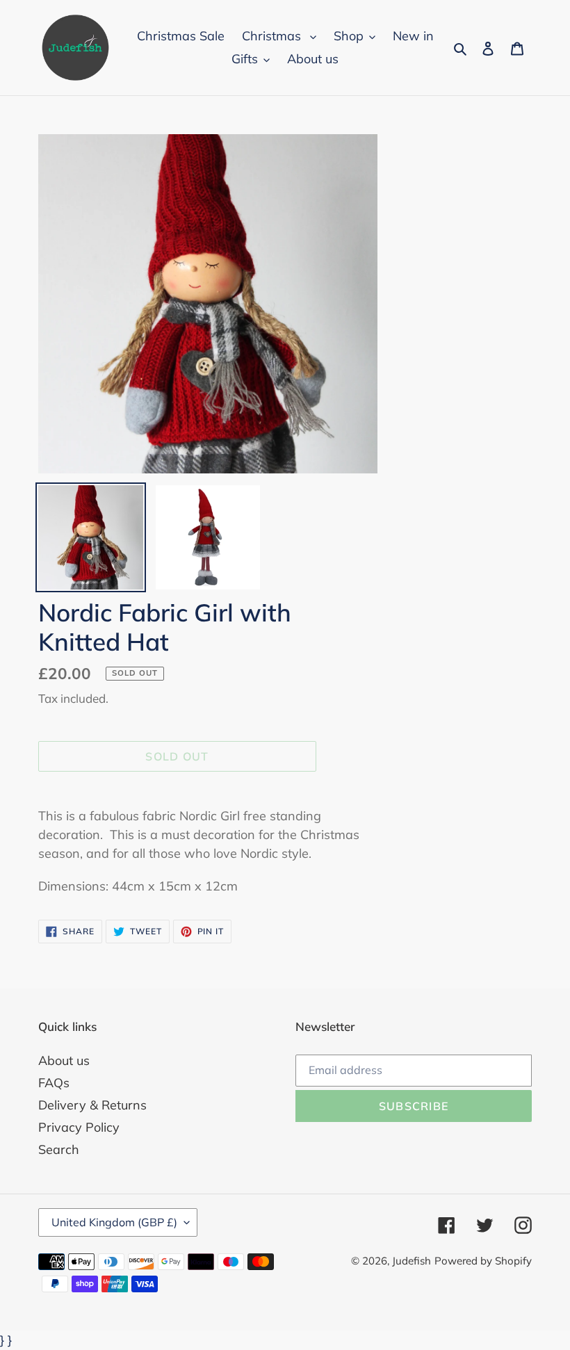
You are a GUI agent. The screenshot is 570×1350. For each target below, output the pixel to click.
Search (58, 1149)
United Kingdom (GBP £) (114, 1222)
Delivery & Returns (92, 1105)
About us (64, 1060)
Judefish (411, 1260)
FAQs (54, 1083)
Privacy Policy (79, 1127)
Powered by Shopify (483, 1260)
